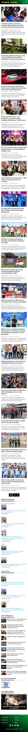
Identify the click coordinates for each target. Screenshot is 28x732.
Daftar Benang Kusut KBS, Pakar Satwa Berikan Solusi (15, 654)
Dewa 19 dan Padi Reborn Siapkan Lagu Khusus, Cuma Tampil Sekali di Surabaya (17, 667)
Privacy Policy (4, 722)
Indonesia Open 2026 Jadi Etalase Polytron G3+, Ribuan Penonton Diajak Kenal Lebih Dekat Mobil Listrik (13, 88)
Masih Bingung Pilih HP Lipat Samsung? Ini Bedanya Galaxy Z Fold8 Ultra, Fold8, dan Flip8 (12, 609)
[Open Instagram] (15, 725)
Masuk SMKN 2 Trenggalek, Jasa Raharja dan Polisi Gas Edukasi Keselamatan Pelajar (14, 565)
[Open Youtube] (18, 725)
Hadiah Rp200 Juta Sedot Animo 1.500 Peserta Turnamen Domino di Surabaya (13, 179)
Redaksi (16, 717)
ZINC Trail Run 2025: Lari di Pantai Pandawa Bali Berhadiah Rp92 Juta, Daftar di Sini (12, 481)
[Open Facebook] (10, 725)
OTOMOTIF (4, 575)
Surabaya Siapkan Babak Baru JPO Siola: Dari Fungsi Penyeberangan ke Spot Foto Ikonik (16, 649)
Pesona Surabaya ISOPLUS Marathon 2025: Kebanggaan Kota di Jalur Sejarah (13, 392)
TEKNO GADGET (5, 601)
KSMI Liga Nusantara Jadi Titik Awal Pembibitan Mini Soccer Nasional (13, 362)
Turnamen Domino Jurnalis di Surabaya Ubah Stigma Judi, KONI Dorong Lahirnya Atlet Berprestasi (12, 25)
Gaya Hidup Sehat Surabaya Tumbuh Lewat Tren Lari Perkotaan (13, 421)
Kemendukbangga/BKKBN (7, 503)
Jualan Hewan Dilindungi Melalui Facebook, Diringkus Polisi (14, 707)
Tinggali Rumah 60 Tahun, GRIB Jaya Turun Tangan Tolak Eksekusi (16, 643)
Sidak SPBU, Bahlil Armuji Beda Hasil (16, 636)
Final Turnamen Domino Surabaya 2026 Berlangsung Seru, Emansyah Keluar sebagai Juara (14, 149)
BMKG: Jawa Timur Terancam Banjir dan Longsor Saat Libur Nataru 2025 (17, 620)
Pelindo (3, 544)
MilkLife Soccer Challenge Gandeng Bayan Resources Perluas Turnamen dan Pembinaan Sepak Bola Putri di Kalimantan (13, 331)
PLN (2, 516)
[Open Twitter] (13, 725)
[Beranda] (10, 495)
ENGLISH (3, 588)
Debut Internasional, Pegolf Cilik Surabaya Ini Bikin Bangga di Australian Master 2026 (11, 271)
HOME (16, 722)
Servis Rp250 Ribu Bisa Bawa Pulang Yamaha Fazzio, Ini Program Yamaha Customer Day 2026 (13, 583)
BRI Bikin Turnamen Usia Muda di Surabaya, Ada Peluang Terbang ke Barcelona (12, 240)
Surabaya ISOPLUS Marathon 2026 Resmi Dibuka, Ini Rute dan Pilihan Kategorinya (12, 210)
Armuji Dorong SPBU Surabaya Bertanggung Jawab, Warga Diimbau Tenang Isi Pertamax (16, 661)
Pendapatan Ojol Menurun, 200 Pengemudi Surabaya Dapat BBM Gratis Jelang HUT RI (15, 626)
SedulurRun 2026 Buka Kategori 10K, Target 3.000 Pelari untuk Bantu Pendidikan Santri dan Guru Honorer (13, 57)
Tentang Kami (4, 717)
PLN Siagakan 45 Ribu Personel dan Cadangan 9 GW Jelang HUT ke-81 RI (13, 524)
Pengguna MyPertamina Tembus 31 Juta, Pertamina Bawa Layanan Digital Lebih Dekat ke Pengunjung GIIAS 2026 (13, 538)
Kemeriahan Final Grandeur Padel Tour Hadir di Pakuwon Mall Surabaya (13, 450)
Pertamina (3, 529)
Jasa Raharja (4, 557)
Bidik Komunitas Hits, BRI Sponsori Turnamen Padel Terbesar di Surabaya (13, 301)
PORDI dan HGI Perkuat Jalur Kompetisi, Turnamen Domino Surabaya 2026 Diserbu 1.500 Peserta (13, 118)
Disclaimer (17, 720)
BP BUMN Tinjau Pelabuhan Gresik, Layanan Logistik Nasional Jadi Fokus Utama (12, 552)
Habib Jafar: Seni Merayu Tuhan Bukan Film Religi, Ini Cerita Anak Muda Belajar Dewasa (17, 673)
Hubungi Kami (4, 720)
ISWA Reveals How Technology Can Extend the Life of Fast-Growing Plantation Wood (13, 596)
